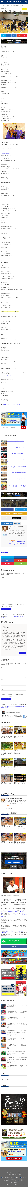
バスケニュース (23, 1177)
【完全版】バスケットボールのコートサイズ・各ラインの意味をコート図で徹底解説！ (17, 1046)
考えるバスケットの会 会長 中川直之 (14, 798)
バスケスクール (21, 1180)
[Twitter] (4, 535)
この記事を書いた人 (7, 523)
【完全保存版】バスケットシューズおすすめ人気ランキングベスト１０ (17, 1039)
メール (2, 595)
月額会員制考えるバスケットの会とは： (11, 404)
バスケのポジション (7, 1180)
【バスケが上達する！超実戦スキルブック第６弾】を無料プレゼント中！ (17, 543)
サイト (2, 599)
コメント (3, 577)
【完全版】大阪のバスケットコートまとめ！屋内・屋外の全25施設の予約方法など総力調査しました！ (16, 1032)
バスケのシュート (14, 1179)
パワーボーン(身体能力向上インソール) (14, 1174)
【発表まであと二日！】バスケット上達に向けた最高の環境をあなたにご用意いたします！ (16, 487)
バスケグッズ (17, 1177)
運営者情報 (9, 1172)
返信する (22, 652)
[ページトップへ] (14, 1167)
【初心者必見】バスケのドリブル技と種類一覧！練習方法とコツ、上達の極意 (17, 1012)
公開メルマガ (4, 552)
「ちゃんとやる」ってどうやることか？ (16, 478)
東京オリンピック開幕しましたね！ (15, 447)
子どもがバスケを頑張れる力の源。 (15, 441)
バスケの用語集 (14, 1182)
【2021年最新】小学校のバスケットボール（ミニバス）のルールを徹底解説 (16, 1052)
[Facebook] (6, 535)
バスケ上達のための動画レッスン (7, 1177)
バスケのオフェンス (5, 1179)
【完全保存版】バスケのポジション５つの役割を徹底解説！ (17, 1005)
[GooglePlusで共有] (19, 35)
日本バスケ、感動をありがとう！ (15, 453)
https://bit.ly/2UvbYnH (6, 375)
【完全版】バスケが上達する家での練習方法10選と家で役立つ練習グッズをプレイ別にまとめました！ (17, 1059)
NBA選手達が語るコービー (8, 153)
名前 (2, 590)
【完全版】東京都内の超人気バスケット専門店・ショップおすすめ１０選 (17, 1066)
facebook (14, 946)
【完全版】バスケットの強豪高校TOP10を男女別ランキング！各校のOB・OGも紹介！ (17, 1025)
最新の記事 (17, 523)
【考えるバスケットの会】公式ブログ (13, 1184)
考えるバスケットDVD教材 (16, 1172)
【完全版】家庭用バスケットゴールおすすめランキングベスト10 (17, 1018)
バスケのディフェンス (22, 1179)
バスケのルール (14, 1180)
